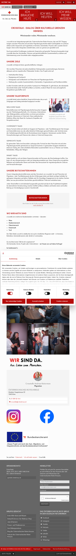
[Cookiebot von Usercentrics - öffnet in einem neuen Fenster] (66, 253)
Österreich (17, 7)
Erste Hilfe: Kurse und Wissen (16, 516)
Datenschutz (47, 549)
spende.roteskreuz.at (14, 478)
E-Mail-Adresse (44, 485)
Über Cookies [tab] (62, 259)
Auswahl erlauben (38, 301)
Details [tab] (38, 259)
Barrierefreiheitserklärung (61, 549)
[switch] (28, 293)
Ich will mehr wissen (30, 457)
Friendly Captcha (65, 500)
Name (41, 479)
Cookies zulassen (62, 301)
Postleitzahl (43, 490)
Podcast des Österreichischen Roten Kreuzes (18, 536)
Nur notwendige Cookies (14, 301)
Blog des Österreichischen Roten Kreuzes (20, 531)
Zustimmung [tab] (13, 259)
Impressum (36, 549)
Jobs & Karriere (12, 522)
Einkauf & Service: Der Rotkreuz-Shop (19, 519)
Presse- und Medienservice (16, 525)
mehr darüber (37, 205)
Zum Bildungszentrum (14, 528)
